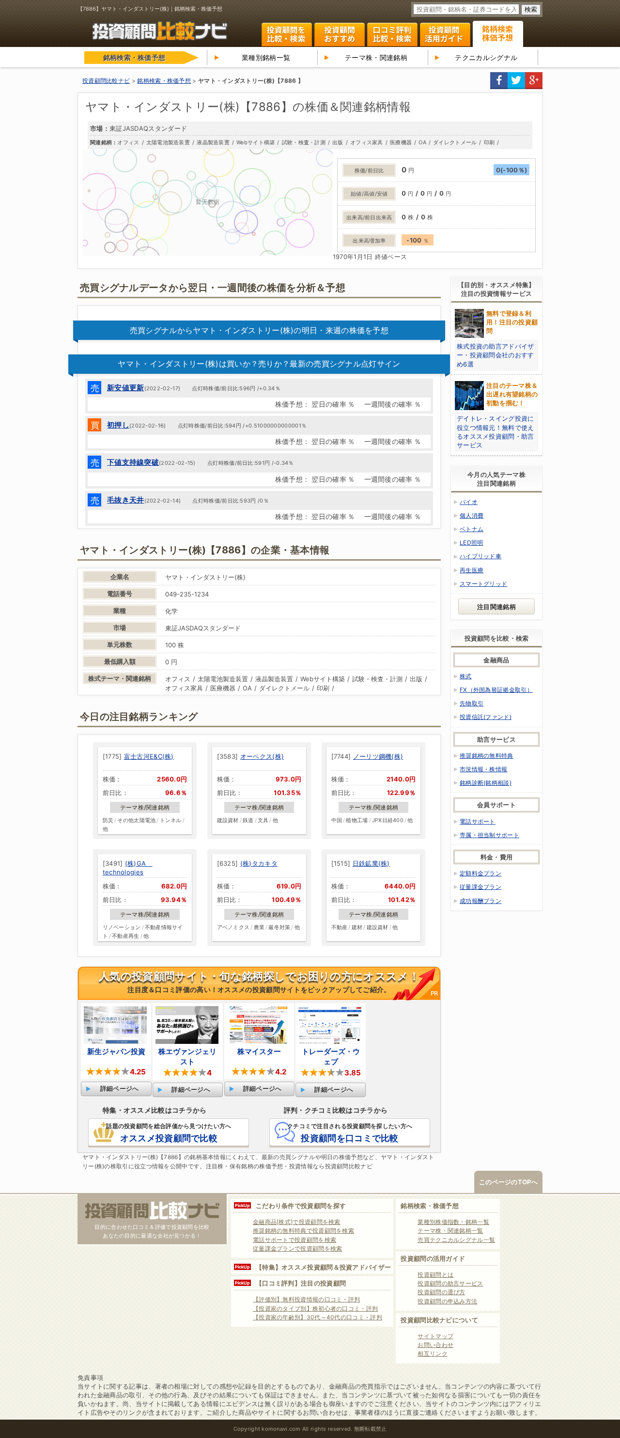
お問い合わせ (435, 1344)
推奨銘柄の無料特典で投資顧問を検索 (303, 1230)
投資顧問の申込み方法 (447, 1301)
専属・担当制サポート (489, 835)
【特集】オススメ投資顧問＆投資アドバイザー (323, 1267)
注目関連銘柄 (496, 607)
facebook (499, 80)
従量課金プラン (480, 886)
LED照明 (471, 542)
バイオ (469, 501)
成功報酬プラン (480, 900)
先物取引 (471, 703)
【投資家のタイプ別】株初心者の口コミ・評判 (315, 1308)
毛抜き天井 (125, 500)
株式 (466, 676)
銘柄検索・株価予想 (430, 1205)
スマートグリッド (483, 583)
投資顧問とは (435, 1274)
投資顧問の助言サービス (450, 1283)
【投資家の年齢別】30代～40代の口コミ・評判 (317, 1317)
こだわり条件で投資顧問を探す (301, 1205)
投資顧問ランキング (339, 35)
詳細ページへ (119, 1088)
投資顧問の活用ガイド (433, 1258)
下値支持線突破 (133, 462)
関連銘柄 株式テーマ (498, 34)
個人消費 (471, 515)
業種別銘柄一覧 (266, 57)
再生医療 (471, 570)
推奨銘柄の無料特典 (486, 755)
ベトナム (471, 529)
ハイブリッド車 (480, 556)
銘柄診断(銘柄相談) (486, 782)
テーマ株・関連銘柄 (376, 57)
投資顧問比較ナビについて (439, 1320)
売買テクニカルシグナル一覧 (456, 1239)
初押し (118, 424)
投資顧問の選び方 (441, 1292)
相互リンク (433, 1353)
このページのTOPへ (508, 1182)
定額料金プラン (480, 873)
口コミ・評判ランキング (392, 35)
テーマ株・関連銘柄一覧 (450, 1230)
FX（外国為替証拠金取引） (496, 689)
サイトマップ (435, 1336)
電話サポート (478, 821)
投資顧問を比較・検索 (287, 35)
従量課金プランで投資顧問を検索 (297, 1248)
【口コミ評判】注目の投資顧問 (301, 1283)
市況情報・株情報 (483, 769)
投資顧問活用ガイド (445, 35)
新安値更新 (125, 387)
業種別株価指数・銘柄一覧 (453, 1221)
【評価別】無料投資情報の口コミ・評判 (306, 1299)
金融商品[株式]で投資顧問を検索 (297, 1221)
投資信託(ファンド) (486, 716)
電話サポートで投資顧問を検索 (294, 1239)
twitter (516, 80)
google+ (533, 80)
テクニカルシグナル (486, 57)
